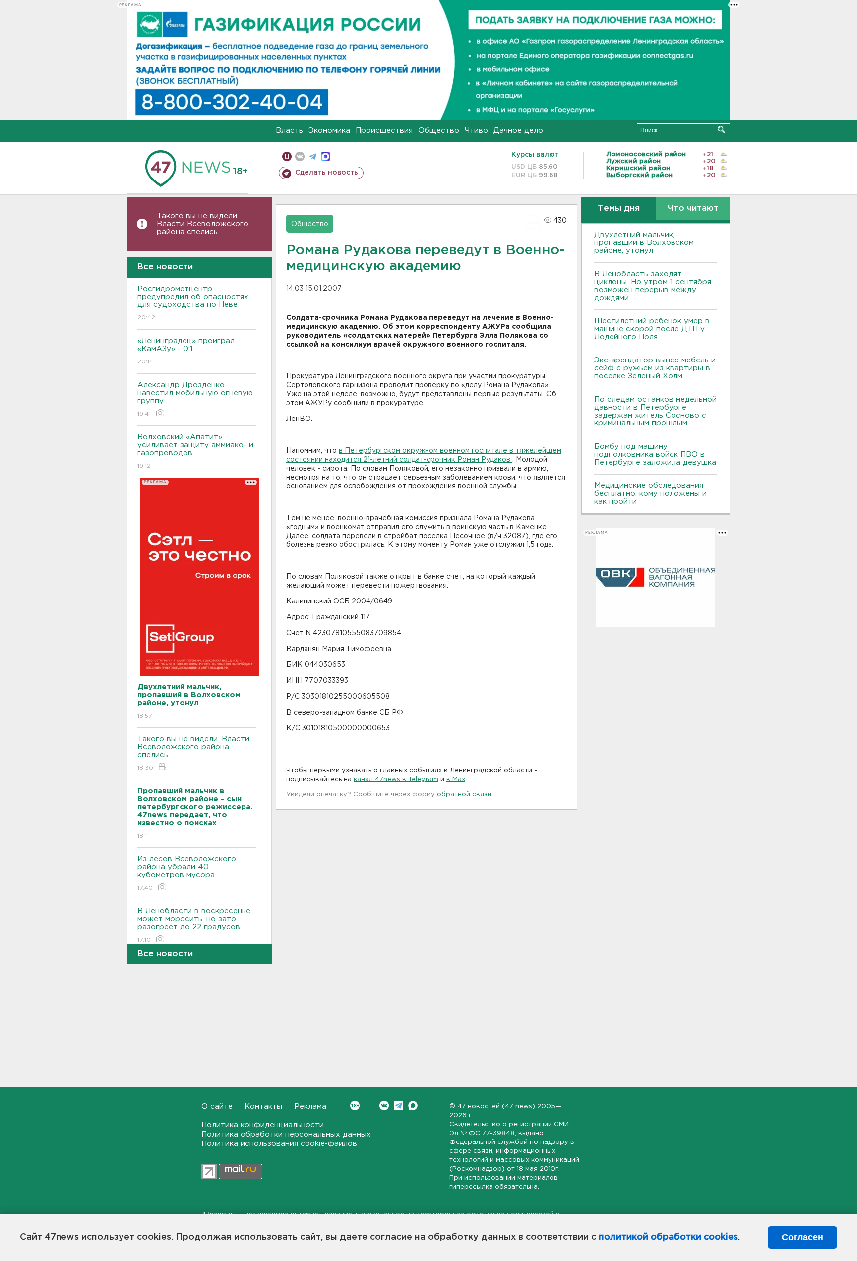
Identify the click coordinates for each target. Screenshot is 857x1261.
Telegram (398, 1105)
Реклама (310, 1106)
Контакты (263, 1106)
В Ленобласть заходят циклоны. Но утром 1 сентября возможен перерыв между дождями (652, 286)
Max (413, 1105)
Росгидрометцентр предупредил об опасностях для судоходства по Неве (192, 303)
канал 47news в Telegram (396, 779)
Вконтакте (384, 1105)
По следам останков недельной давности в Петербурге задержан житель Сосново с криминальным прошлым (655, 411)
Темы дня (619, 208)
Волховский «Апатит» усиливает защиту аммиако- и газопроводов (195, 451)
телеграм (312, 156)
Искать (721, 129)
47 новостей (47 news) (496, 1106)
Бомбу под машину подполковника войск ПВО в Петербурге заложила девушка (655, 454)
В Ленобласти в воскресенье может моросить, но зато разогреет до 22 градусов (193, 925)
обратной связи (464, 794)
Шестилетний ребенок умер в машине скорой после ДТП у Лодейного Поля (652, 329)
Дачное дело (518, 130)
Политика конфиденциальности (262, 1125)
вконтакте (300, 156)
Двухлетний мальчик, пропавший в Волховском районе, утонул (644, 243)
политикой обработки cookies (668, 1237)
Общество (438, 130)
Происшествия (384, 130)
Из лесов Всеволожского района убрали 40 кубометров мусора (186, 873)
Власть (289, 130)
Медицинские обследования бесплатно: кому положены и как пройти (650, 493)
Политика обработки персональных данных (286, 1134)
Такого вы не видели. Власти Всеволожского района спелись (202, 224)
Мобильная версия (287, 156)
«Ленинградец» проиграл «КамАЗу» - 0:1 (186, 351)
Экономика (329, 130)
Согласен (802, 1237)
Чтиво (476, 130)
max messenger (325, 156)
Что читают (693, 208)
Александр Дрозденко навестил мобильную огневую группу (195, 399)
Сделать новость (326, 173)
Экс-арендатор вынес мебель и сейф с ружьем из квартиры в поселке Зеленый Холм (655, 368)
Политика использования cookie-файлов (279, 1144)
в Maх (455, 779)
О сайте (217, 1106)
